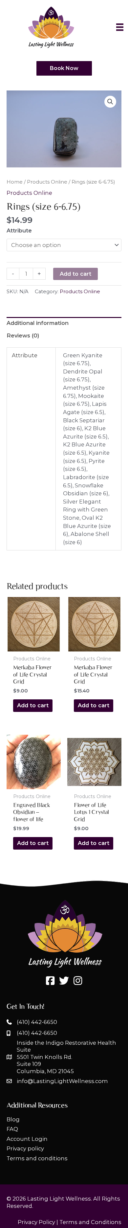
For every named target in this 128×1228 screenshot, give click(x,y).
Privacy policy (25, 1148)
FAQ (12, 1129)
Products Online (47, 182)
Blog (13, 1119)
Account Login (27, 1139)
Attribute (19, 230)
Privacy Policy (36, 1222)
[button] (110, 102)
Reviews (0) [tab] (23, 335)
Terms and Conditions (90, 1222)
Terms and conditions (37, 1158)
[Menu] (120, 27)
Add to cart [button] (33, 705)
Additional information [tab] (38, 323)
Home (15, 182)
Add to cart (75, 273)
